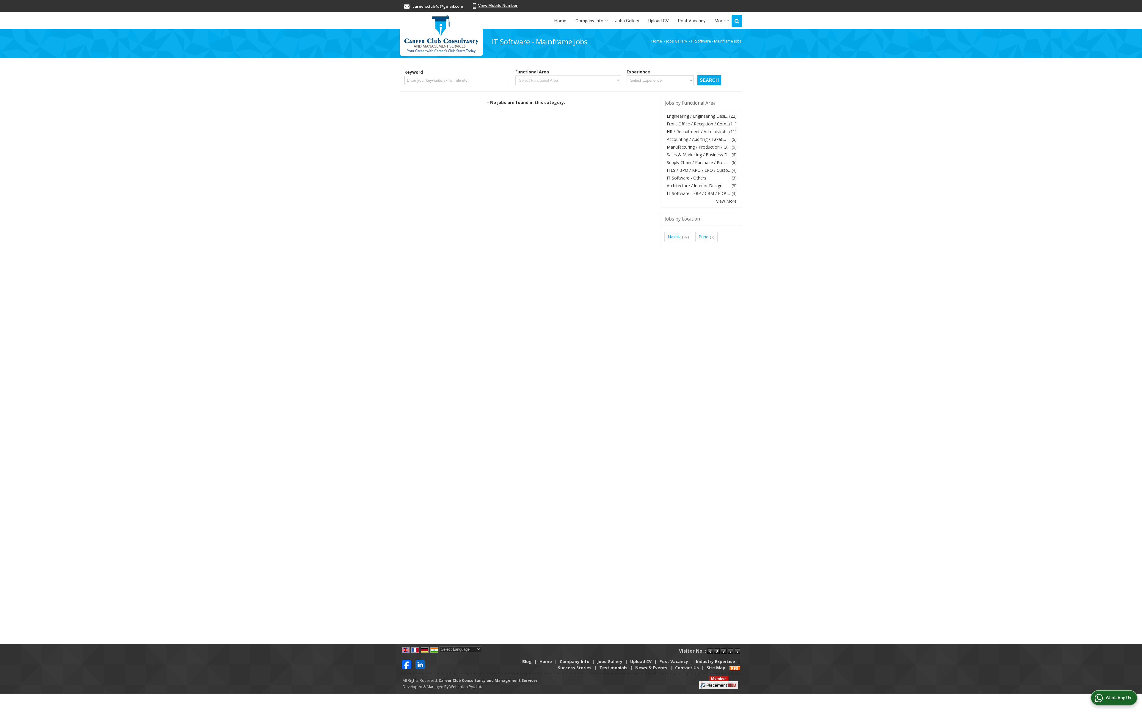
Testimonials (613, 668)
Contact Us (687, 668)
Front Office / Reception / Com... (698, 124)
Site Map (716, 668)
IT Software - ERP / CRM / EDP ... (698, 193)
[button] (498, 5)
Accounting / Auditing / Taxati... (696, 139)
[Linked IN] (420, 664)
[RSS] (735, 668)
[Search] (737, 21)
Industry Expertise (715, 661)
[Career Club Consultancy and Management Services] (441, 34)
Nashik (674, 237)
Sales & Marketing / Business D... (698, 155)
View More (726, 201)
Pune (703, 237)
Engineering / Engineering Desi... (697, 116)
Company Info (589, 20)
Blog (527, 661)
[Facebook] (406, 664)
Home (560, 20)
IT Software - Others (686, 178)
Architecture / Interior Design (694, 185)
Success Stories (575, 668)
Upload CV (658, 20)
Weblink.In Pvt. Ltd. (465, 686)
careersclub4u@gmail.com (437, 6)
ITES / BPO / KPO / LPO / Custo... (699, 170)
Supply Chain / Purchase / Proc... (697, 162)
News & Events (651, 668)
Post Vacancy (691, 20)
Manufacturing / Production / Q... (698, 147)
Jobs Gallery (627, 20)
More (720, 20)
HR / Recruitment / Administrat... (697, 131)
